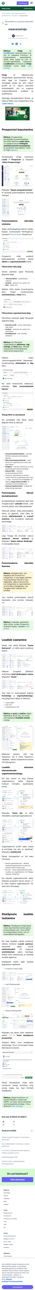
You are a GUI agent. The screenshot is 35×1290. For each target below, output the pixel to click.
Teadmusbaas (6, 13)
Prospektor (14, 15)
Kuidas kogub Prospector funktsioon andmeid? (15, 1138)
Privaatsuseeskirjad (16, 1281)
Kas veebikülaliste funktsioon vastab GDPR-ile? (15, 1145)
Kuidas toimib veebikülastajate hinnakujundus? (13, 1162)
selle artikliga (17, 1106)
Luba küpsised (17, 1287)
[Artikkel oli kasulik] (3, 1121)
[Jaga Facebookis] (13, 44)
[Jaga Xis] (20, 44)
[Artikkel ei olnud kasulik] (13, 1121)
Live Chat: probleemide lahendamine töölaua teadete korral (15, 1152)
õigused (13, 150)
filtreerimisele (15, 234)
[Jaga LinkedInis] (17, 44)
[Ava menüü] (31, 3)
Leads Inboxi (7, 104)
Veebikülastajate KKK (10, 1157)
